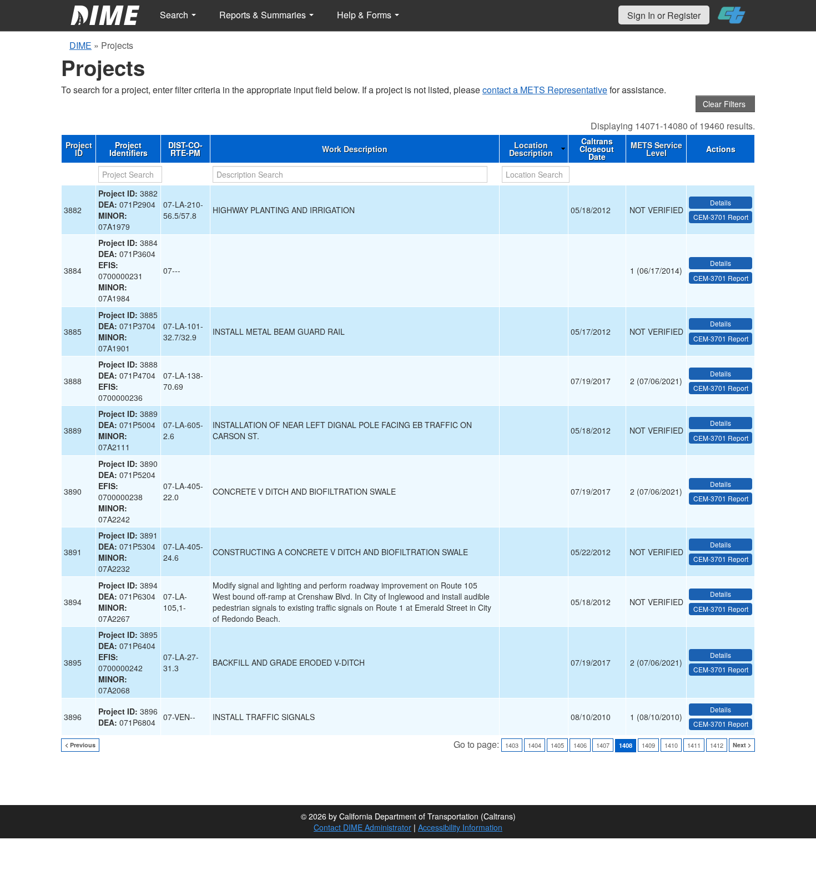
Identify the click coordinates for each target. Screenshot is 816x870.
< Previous (80, 745)
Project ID (79, 149)
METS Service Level (656, 149)
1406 (580, 745)
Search (175, 14)
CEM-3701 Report (720, 217)
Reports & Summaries (263, 14)
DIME (80, 45)
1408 (625, 745)
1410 (671, 745)
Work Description (354, 149)
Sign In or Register (664, 15)
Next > (742, 745)
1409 (648, 745)
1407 (603, 745)
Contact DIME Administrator (362, 827)
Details (720, 202)
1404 (534, 745)
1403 (511, 745)
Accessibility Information (460, 827)
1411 (694, 745)
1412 (716, 745)
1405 (557, 745)
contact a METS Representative (544, 89)
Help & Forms (365, 14)
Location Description (531, 149)
